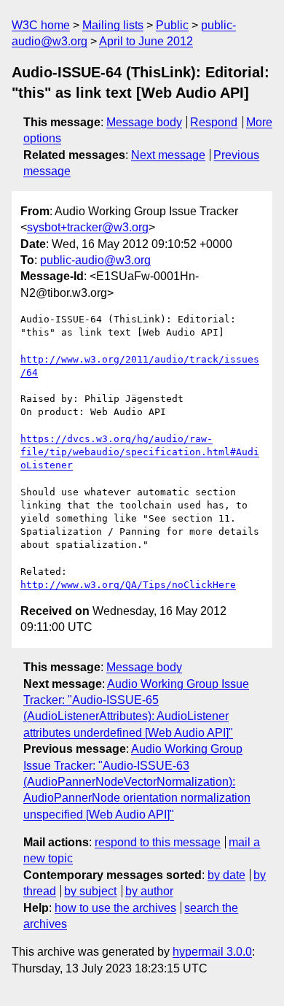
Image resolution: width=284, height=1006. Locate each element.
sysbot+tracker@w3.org (88, 227)
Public (172, 25)
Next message (168, 155)
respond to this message (158, 842)
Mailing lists (112, 25)
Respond (213, 122)
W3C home (41, 25)
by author (149, 891)
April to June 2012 (146, 41)
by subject (90, 891)
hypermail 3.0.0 (212, 951)
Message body (144, 122)
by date (226, 875)
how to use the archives (115, 908)
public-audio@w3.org (95, 260)
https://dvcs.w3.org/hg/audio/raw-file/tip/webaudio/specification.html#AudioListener (139, 452)
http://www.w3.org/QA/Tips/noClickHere (128, 584)
